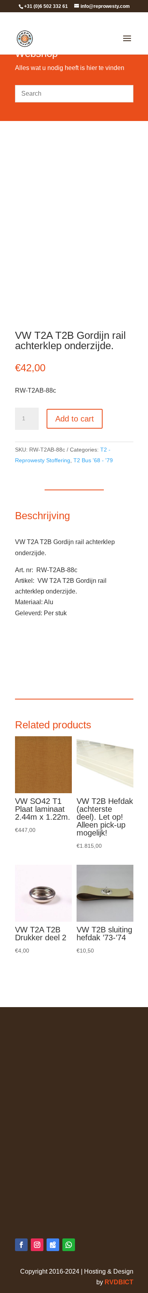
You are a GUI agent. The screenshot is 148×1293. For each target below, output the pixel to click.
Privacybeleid (34, 1038)
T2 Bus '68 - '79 (93, 460)
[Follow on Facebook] (21, 1244)
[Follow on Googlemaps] (53, 1244)
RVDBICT (119, 1282)
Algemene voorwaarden (48, 1028)
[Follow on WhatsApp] (68, 1244)
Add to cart (74, 418)
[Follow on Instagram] (37, 1244)
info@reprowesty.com (62, 1208)
